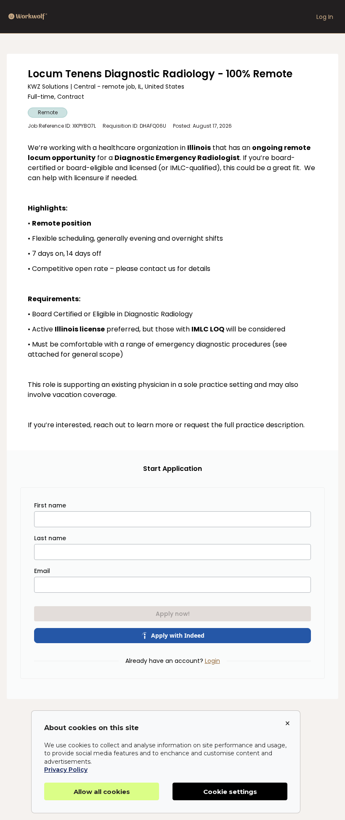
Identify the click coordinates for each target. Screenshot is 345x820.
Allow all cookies (102, 792)
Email (42, 571)
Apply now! (173, 614)
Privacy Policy (66, 769)
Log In (324, 17)
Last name (50, 538)
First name (50, 505)
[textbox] (172, 286)
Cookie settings (230, 792)
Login (212, 661)
